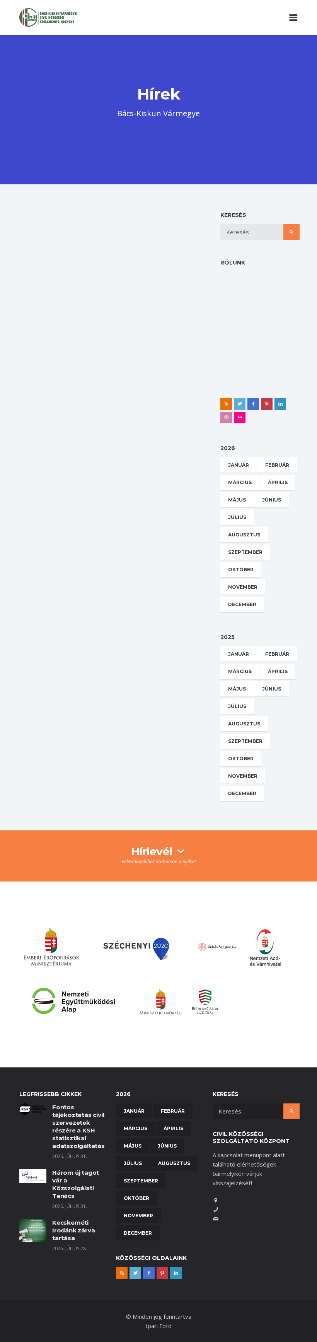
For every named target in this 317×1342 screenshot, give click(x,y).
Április (278, 482)
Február (277, 465)
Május (237, 500)
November (242, 587)
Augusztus (244, 535)
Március (240, 482)
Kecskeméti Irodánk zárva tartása (73, 1230)
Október (241, 569)
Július (237, 517)
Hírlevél (153, 851)
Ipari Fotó (159, 1326)
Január (238, 465)
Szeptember (245, 552)
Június (271, 500)
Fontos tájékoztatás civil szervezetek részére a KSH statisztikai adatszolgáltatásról (82, 1126)
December (242, 604)
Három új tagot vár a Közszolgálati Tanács (75, 1184)
